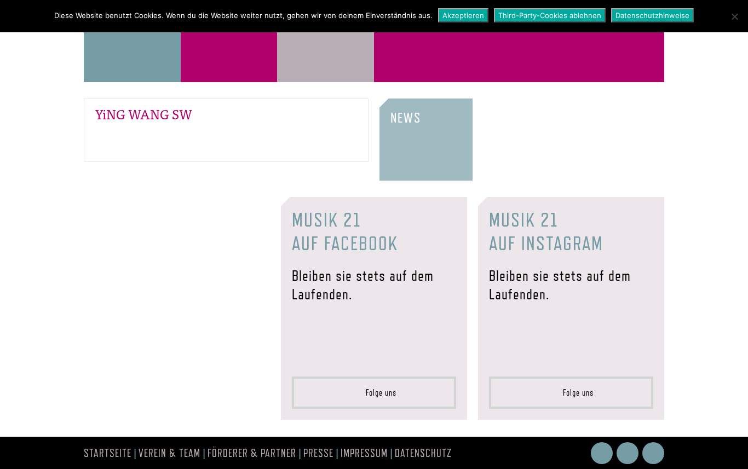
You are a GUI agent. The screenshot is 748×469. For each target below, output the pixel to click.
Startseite (107, 453)
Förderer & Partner (252, 453)
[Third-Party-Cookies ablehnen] (734, 16)
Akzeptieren (463, 15)
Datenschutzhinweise (652, 15)
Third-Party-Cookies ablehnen (549, 15)
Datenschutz (423, 453)
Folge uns (377, 392)
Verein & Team (169, 453)
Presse (318, 453)
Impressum (364, 453)
